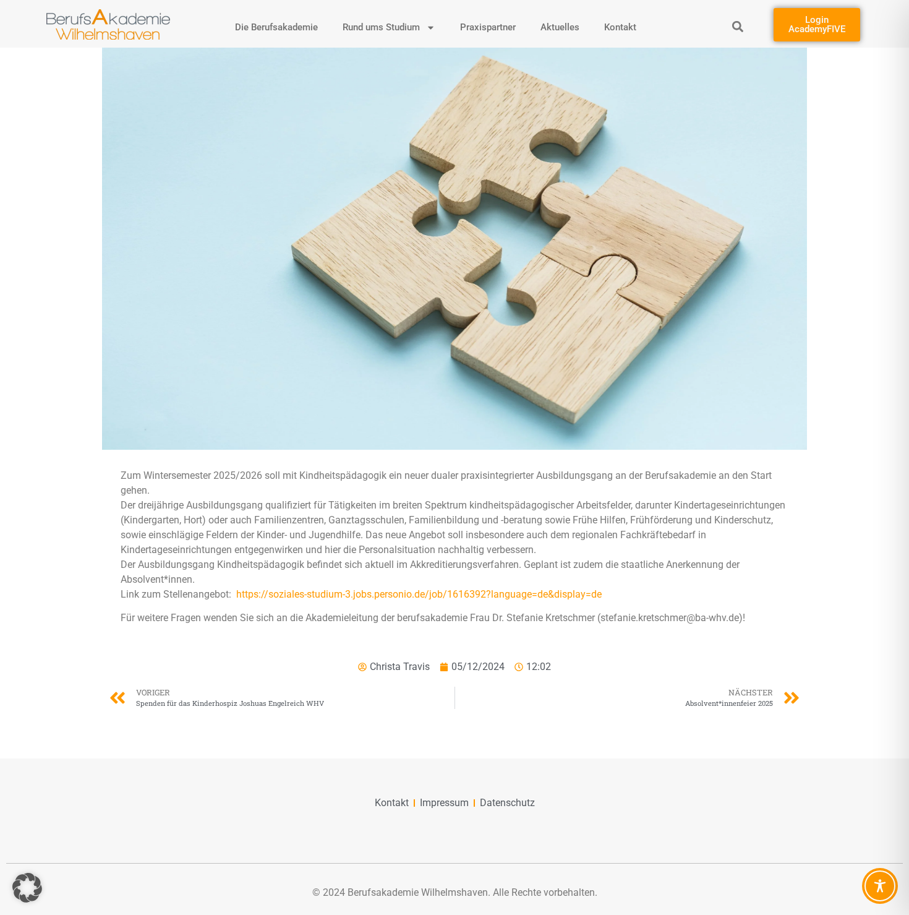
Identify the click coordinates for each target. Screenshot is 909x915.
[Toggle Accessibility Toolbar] (880, 886)
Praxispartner (488, 27)
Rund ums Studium (381, 27)
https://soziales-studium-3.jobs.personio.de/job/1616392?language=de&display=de (419, 594)
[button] (738, 26)
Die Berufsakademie (276, 27)
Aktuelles (559, 27)
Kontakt (620, 27)
